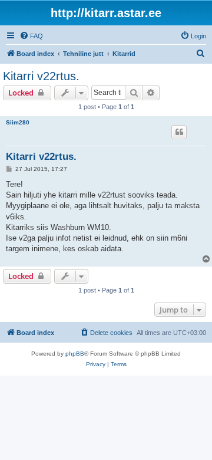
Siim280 (17, 122)
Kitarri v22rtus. (41, 76)
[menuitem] (31, 36)
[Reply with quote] (179, 132)
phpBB (74, 353)
